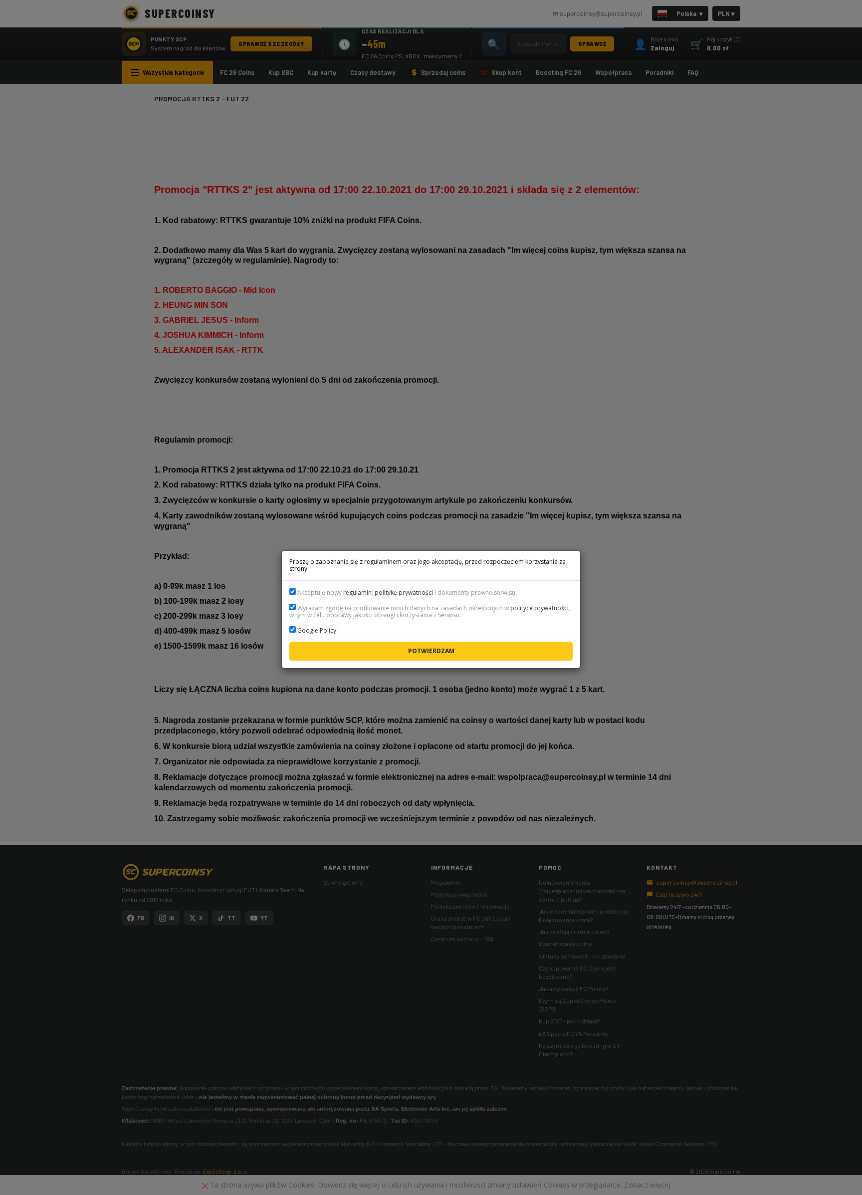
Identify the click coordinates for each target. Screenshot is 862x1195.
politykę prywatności (404, 592)
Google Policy (316, 630)
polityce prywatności (539, 608)
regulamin (357, 592)
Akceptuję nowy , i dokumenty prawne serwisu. (406, 592)
